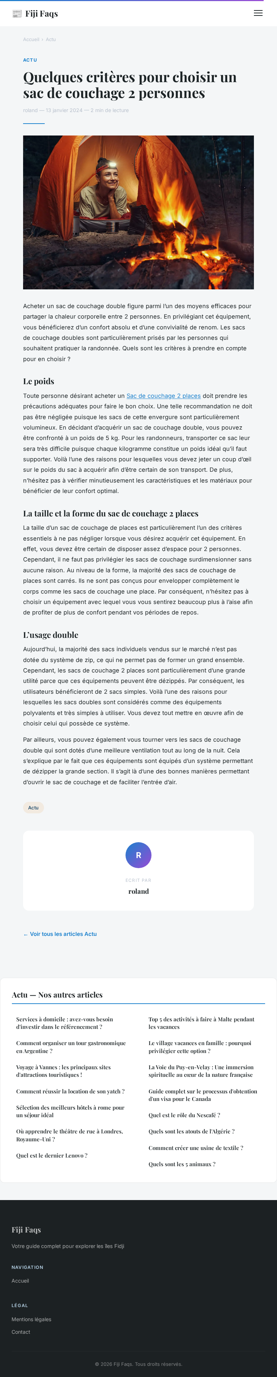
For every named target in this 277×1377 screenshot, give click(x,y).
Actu (51, 39)
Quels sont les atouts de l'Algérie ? (191, 1131)
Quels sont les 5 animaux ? (182, 1164)
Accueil (31, 39)
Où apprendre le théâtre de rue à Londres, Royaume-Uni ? (69, 1135)
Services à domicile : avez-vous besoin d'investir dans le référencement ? (64, 1023)
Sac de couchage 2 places (164, 395)
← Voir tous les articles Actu (60, 933)
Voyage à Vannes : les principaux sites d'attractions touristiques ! (63, 1070)
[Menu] (258, 13)
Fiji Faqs (35, 13)
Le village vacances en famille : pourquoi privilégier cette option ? (200, 1046)
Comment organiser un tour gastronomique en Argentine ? (71, 1046)
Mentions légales (31, 1319)
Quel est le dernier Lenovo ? (51, 1155)
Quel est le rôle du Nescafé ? (184, 1115)
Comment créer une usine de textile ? (196, 1147)
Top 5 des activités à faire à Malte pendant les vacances (201, 1023)
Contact (21, 1332)
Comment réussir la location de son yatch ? (70, 1091)
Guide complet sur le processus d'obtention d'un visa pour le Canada (203, 1095)
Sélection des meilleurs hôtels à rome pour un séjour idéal (70, 1111)
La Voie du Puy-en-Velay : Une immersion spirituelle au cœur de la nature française (201, 1070)
